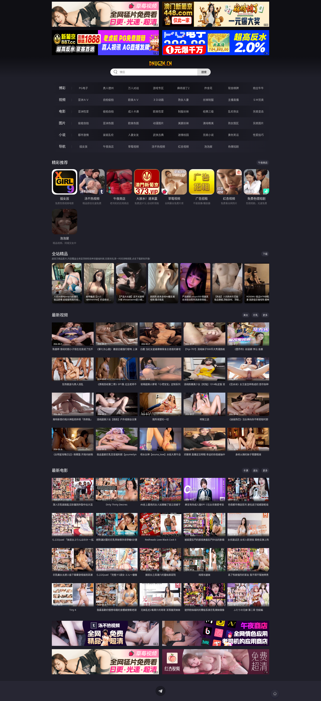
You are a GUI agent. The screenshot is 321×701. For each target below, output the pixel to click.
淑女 (255, 470)
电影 (62, 111)
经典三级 (208, 111)
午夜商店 (108, 146)
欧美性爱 (158, 111)
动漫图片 (158, 123)
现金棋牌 (233, 88)
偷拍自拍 (108, 111)
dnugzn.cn (160, 63)
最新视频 (60, 315)
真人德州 (108, 88)
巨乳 (255, 315)
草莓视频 (133, 146)
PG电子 (83, 88)
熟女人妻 (183, 100)
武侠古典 (158, 135)
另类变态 (258, 111)
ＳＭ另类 (258, 100)
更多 (265, 315)
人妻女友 (133, 135)
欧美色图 (133, 123)
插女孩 (83, 146)
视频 (62, 99)
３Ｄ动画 (158, 100)
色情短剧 (233, 146)
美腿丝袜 (183, 123)
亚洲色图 (108, 123)
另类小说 (208, 135)
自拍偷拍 (108, 100)
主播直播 (233, 100)
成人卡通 (133, 111)
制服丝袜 (183, 111)
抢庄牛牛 (258, 88)
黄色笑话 (233, 135)
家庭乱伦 (108, 135)
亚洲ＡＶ (83, 100)
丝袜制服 (208, 100)
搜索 (204, 72)
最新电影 (60, 470)
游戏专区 (158, 88)
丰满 (245, 470)
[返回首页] (275, 694)
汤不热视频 (158, 146)
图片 (62, 123)
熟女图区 (233, 123)
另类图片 (258, 123)
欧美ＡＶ (133, 100)
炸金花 (208, 88)
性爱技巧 (258, 135)
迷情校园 (183, 135)
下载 (265, 253)
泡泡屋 (208, 146)
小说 (62, 135)
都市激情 (83, 135)
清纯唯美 (208, 123)
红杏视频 (183, 146)
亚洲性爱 (83, 111)
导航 (62, 146)
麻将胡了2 (183, 88)
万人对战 (133, 88)
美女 (245, 315)
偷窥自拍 (83, 123)
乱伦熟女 (233, 111)
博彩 (62, 88)
